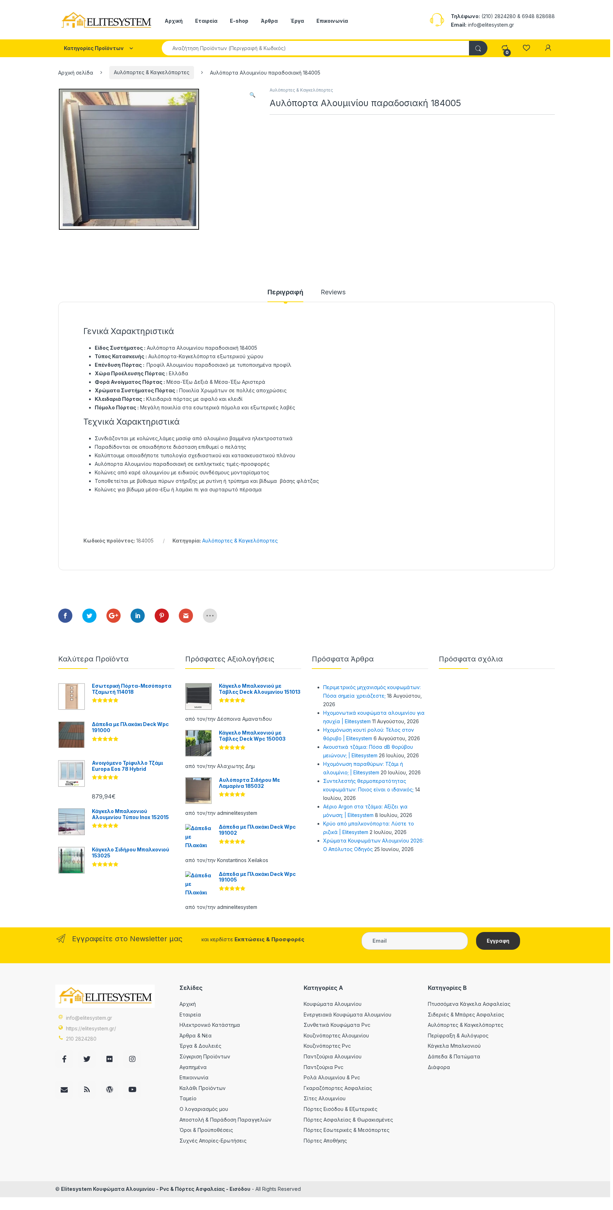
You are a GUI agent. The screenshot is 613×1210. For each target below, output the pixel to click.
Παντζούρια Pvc (323, 1067)
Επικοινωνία (332, 21)
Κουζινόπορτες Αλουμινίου (336, 1035)
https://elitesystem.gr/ (91, 1028)
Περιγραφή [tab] (285, 292)
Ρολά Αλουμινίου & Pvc (332, 1077)
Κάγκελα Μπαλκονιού (454, 1046)
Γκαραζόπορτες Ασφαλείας (338, 1088)
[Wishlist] (526, 48)
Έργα (297, 21)
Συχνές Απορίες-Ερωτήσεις (213, 1141)
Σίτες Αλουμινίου (325, 1098)
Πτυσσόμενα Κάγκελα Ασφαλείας (469, 1004)
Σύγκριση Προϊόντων (205, 1056)
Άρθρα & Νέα (196, 1035)
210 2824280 (81, 1039)
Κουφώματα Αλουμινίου (332, 1004)
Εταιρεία (206, 21)
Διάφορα (439, 1067)
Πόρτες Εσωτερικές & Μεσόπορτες (347, 1130)
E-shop (239, 21)
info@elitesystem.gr (89, 1018)
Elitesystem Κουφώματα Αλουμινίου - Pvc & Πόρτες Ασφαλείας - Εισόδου (155, 1189)
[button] (252, 95)
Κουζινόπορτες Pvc (327, 1046)
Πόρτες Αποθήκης (325, 1141)
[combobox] (315, 48)
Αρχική (174, 21)
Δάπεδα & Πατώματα (454, 1056)
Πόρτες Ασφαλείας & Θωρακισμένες (348, 1120)
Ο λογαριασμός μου (204, 1109)
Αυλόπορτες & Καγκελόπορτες (151, 72)
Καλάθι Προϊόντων (203, 1088)
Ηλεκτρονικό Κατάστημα (210, 1025)
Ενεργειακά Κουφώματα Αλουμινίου (347, 1015)
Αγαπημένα (193, 1067)
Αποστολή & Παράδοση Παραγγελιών (225, 1120)
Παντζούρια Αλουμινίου (332, 1056)
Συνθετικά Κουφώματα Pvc (337, 1025)
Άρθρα (269, 21)
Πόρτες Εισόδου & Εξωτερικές (340, 1109)
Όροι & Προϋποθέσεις (206, 1130)
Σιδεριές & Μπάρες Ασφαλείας (466, 1015)
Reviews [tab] (333, 292)
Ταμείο (188, 1098)
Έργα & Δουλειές (200, 1046)
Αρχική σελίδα (75, 72)
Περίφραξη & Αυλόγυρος (458, 1035)
